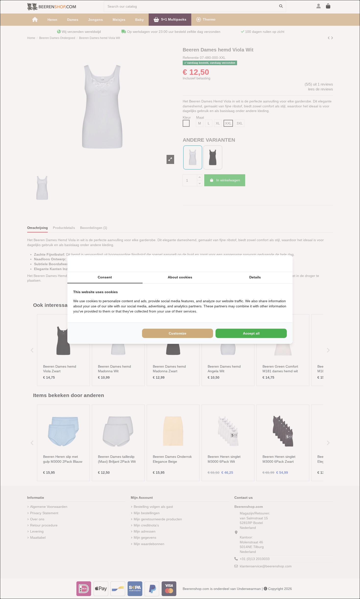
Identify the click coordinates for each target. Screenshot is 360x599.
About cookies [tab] (180, 277)
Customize (177, 333)
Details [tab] (255, 277)
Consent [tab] (105, 277)
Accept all (251, 333)
